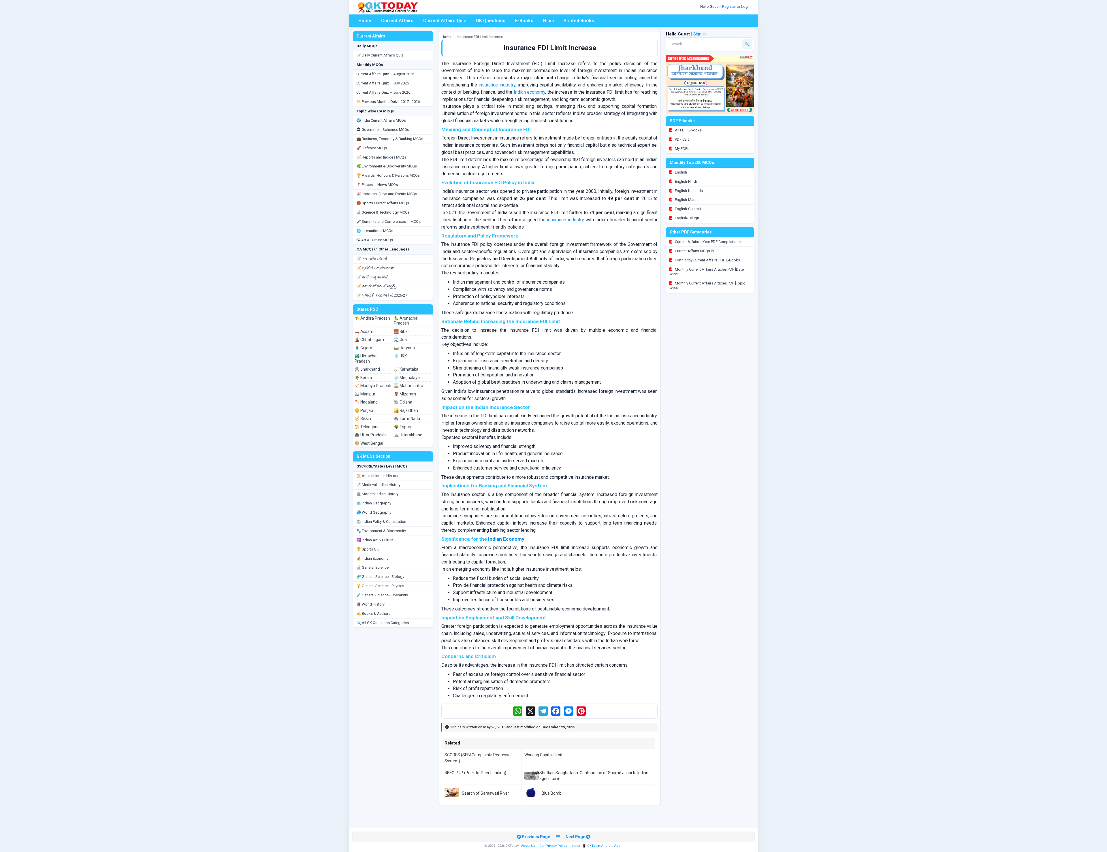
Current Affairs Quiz (444, 20)
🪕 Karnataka (406, 369)
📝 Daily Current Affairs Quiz (379, 55)
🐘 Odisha (403, 402)
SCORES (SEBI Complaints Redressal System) (478, 758)
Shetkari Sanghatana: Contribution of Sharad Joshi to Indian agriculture (593, 775)
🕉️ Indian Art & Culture (375, 540)
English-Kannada (688, 191)
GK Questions (490, 20)
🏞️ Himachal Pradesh (366, 358)
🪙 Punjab (364, 410)
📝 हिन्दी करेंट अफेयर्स (371, 259)
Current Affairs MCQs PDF (696, 251)
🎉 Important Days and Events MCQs (386, 194)
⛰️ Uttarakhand (408, 435)
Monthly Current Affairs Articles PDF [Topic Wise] (707, 285)
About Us (528, 846)
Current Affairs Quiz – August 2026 (385, 74)
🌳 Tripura (403, 427)
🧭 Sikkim (363, 418)
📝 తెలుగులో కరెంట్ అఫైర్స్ (376, 286)
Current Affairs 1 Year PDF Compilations (707, 242)
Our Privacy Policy (553, 846)
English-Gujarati (687, 209)
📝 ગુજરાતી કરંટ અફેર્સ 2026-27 (381, 295)
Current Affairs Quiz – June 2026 (383, 92)
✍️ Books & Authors (373, 613)
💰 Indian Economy (372, 558)
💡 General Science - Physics (380, 586)
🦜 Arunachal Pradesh (406, 321)
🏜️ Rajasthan (406, 410)
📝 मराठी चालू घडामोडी (372, 277)
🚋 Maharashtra (408, 385)
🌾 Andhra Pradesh (372, 318)
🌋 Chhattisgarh (369, 339)
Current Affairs (397, 20)
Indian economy (529, 92)
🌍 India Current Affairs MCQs (381, 120)
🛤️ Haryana (404, 348)
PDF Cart (681, 139)
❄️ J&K (400, 356)
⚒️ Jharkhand (367, 369)
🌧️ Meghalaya (407, 377)
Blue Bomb (552, 793)
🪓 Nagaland (366, 402)
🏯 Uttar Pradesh (370, 435)
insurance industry (497, 85)
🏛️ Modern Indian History (377, 494)
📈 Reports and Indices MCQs (381, 157)
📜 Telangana (367, 427)
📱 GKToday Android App (601, 846)
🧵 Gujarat (364, 348)
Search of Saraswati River (485, 793)
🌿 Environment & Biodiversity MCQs (386, 166)
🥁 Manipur (365, 394)
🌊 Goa (400, 339)
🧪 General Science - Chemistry (382, 595)
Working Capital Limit (543, 755)
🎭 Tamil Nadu (407, 418)
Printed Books (579, 20)
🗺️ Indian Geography (373, 503)
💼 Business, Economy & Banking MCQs (389, 139)
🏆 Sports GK (367, 549)
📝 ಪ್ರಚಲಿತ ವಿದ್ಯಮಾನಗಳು (375, 268)
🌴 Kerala (363, 377)
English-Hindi (685, 181)
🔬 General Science (372, 567)
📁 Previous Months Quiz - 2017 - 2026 (388, 101)
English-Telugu (686, 218)
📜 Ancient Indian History (377, 476)
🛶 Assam (364, 331)
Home (364, 20)
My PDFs (681, 148)
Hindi (548, 20)
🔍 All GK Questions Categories (382, 623)
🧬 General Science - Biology (380, 576)
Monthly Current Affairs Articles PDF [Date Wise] (706, 271)
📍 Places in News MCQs (377, 184)
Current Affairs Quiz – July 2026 (382, 83)
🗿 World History (370, 604)
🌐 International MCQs (374, 231)
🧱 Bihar (401, 331)
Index (575, 846)
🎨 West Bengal (369, 443)
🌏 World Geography (373, 512)
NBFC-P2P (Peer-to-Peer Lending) (475, 772)
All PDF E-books (688, 130)
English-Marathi (687, 199)
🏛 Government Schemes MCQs (382, 129)
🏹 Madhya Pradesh (373, 385)
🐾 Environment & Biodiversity (381, 531)
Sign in (699, 34)
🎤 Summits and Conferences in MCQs (388, 221)
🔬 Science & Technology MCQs (383, 212)
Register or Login (737, 6)
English (680, 172)
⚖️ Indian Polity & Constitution (381, 521)
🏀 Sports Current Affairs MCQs (382, 203)
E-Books (524, 20)
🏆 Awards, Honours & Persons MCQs (388, 175)
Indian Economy (506, 539)
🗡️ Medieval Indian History (378, 484)
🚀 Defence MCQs (371, 148)
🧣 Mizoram (405, 394)
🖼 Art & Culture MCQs (374, 240)
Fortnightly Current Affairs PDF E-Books (707, 260)
